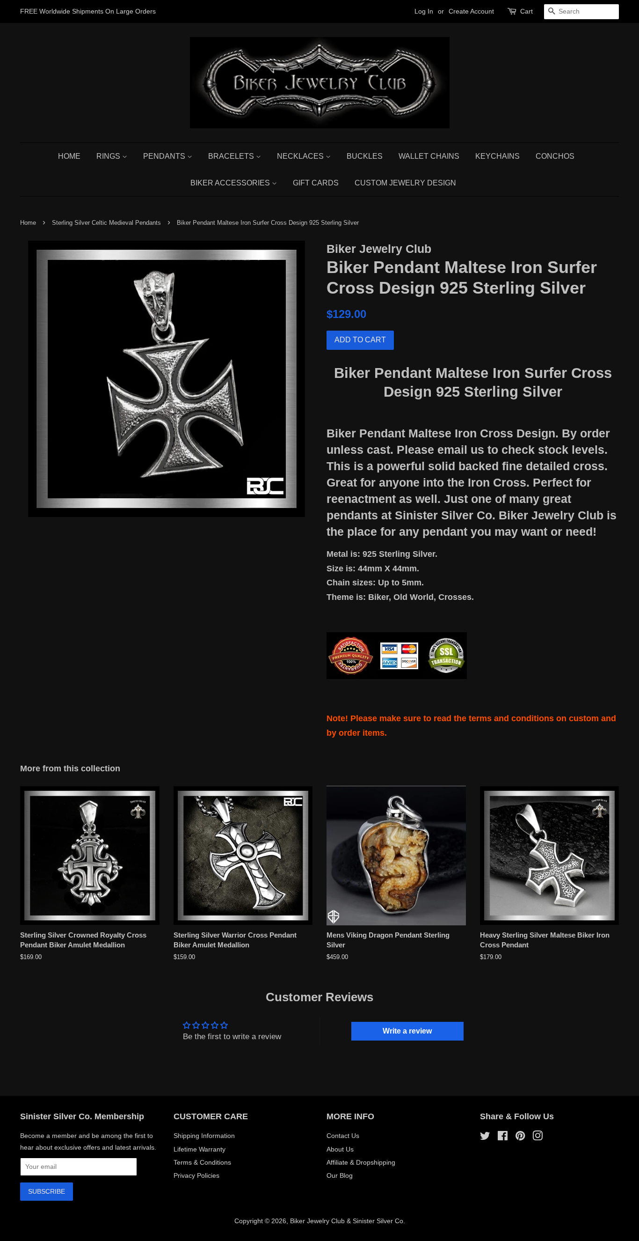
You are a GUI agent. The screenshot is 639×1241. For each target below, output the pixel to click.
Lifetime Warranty (199, 1149)
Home (69, 156)
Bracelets (232, 156)
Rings (109, 156)
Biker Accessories (231, 183)
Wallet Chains (429, 156)
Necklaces (301, 156)
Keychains (497, 156)
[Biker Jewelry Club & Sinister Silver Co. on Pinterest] (520, 1137)
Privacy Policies (196, 1175)
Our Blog (340, 1175)
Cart (526, 11)
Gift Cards (316, 183)
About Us (340, 1149)
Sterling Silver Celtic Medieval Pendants (106, 222)
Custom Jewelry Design (405, 183)
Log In (423, 11)
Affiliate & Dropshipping (361, 1162)
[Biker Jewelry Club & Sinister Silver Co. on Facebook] (502, 1137)
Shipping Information (204, 1135)
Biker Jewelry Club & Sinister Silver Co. (347, 1221)
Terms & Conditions (202, 1162)
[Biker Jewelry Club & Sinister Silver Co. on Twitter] (485, 1137)
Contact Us (343, 1135)
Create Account (471, 11)
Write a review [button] (407, 1031)
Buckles (365, 156)
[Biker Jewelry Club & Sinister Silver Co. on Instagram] (537, 1137)
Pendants (165, 156)
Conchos (555, 156)
